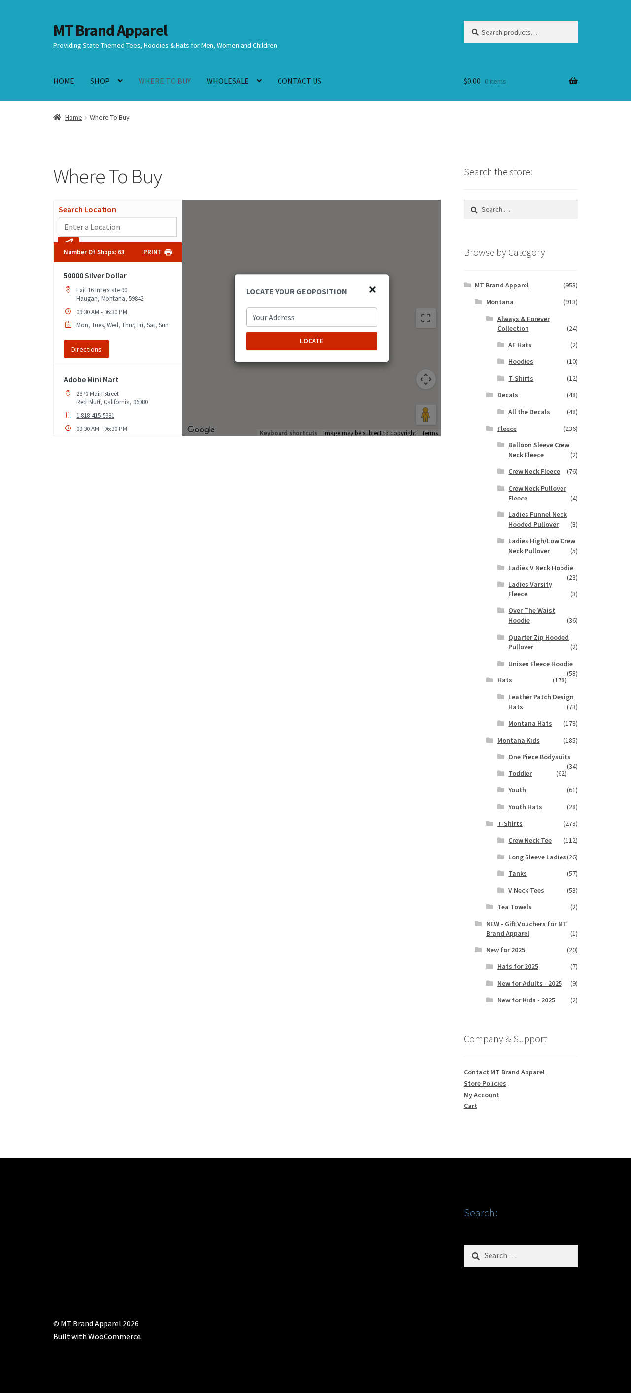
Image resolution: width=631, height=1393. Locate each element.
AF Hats (520, 344)
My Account (481, 1094)
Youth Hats (525, 806)
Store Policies (485, 1083)
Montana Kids (518, 740)
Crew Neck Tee (530, 840)
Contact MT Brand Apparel (504, 1072)
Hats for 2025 (517, 966)
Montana (500, 301)
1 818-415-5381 (95, 415)
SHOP (100, 81)
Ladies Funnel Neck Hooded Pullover (537, 519)
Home (73, 117)
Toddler (520, 773)
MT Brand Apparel (110, 30)
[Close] (372, 289)
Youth (517, 790)
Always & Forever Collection (523, 323)
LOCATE (311, 340)
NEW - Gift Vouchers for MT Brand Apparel (526, 928)
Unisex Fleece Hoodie (540, 663)
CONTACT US (299, 81)
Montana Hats (530, 723)
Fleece (507, 428)
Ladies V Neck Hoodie (540, 567)
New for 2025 (505, 949)
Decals (507, 395)
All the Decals (529, 411)
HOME (63, 81)
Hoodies (520, 361)
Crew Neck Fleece (534, 471)
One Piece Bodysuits (539, 756)
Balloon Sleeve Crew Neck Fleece (538, 449)
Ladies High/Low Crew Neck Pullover (541, 545)
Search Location (87, 209)
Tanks (517, 873)
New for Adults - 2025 (529, 983)
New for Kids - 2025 (526, 1000)
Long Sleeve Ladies (537, 857)
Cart (470, 1105)
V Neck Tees (526, 890)
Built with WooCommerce (96, 1336)
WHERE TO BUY (165, 81)
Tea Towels (514, 906)
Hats (504, 680)
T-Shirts (520, 378)
